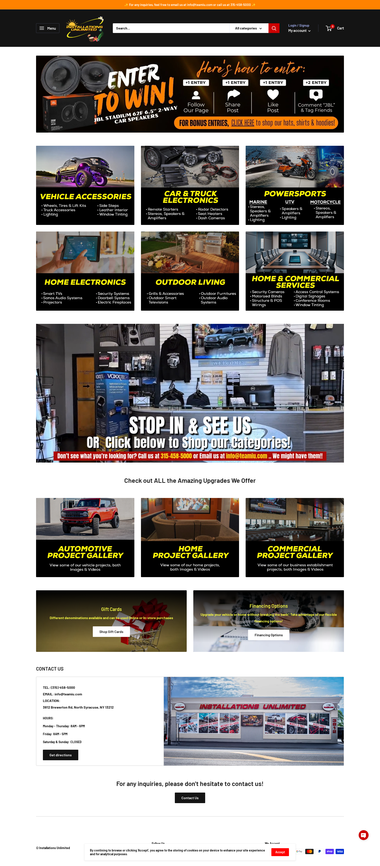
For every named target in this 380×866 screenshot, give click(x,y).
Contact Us (190, 798)
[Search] (274, 28)
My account (297, 30)
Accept (280, 852)
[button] (364, 835)
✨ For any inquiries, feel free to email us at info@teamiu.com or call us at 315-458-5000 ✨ (190, 5)
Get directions (60, 755)
